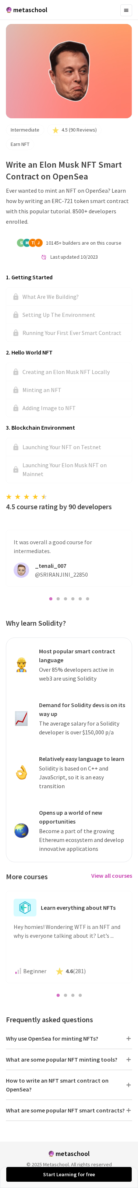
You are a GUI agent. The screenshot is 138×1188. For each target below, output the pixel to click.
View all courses (111, 875)
